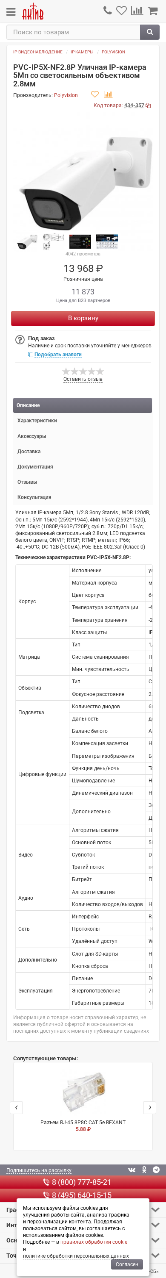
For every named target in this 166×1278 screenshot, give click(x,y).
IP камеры (82, 52)
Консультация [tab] (34, 497)
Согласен (127, 1264)
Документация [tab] (35, 467)
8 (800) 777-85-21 (82, 1182)
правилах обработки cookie (93, 1242)
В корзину (83, 318)
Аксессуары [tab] (31, 436)
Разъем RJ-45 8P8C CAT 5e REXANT (83, 1126)
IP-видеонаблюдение (38, 52)
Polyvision (113, 52)
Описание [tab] (28, 405)
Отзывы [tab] (27, 482)
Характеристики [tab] (37, 421)
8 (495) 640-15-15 (82, 1195)
